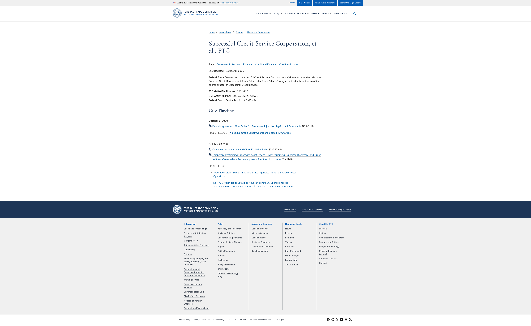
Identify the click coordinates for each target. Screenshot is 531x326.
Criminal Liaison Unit (194, 292)
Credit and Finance (265, 64)
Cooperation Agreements (230, 238)
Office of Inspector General (261, 320)
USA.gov (280, 320)
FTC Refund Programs (194, 296)
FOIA (230, 320)
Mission (323, 229)
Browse (239, 32)
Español (292, 3)
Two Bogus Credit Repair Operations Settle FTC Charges (259, 133)
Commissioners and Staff (331, 238)
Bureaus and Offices (329, 242)
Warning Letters (191, 280)
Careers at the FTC (328, 259)
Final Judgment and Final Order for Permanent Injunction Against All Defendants (256, 126)
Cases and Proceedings (258, 32)
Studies (221, 255)
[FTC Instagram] (332, 320)
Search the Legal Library (350, 3)
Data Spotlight (292, 255)
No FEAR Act (240, 320)
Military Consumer (260, 233)
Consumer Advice (260, 229)
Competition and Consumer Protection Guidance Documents (194, 272)
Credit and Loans (288, 64)
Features (289, 238)
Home (212, 32)
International (224, 269)
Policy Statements (226, 264)
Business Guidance (261, 242)
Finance (247, 64)
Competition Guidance (262, 247)
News (288, 229)
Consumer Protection (228, 64)
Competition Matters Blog (196, 308)
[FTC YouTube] (346, 320)
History (322, 233)
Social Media (291, 264)
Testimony (223, 260)
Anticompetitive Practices (196, 245)
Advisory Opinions (226, 233)
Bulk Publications (260, 251)
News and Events (293, 224)
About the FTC (326, 224)
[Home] (196, 16)
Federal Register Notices (230, 242)
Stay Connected (293, 251)
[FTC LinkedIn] (341, 320)
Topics (288, 242)
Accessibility (218, 320)
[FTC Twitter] (337, 319)
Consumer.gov (259, 238)
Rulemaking (189, 250)
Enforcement (190, 224)
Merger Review (191, 241)
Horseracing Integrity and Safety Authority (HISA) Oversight (196, 262)
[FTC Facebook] (328, 320)
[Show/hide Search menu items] (354, 13)
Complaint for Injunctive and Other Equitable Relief (240, 149)
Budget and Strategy (329, 247)
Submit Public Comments (325, 3)
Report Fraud (304, 3)
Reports (221, 247)
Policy (220, 224)
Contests (289, 247)
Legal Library (225, 32)
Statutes (188, 254)
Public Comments (226, 251)
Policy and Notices (202, 320)
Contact (323, 263)
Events (288, 233)
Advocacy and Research (229, 229)
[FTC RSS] (350, 320)
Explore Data (291, 260)
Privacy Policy (184, 320)
